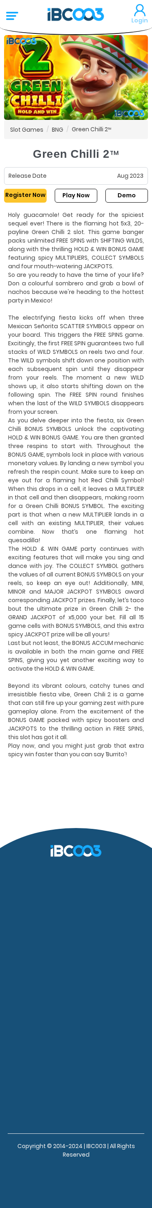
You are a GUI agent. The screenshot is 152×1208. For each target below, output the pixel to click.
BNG (57, 129)
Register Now (25, 195)
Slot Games (26, 129)
